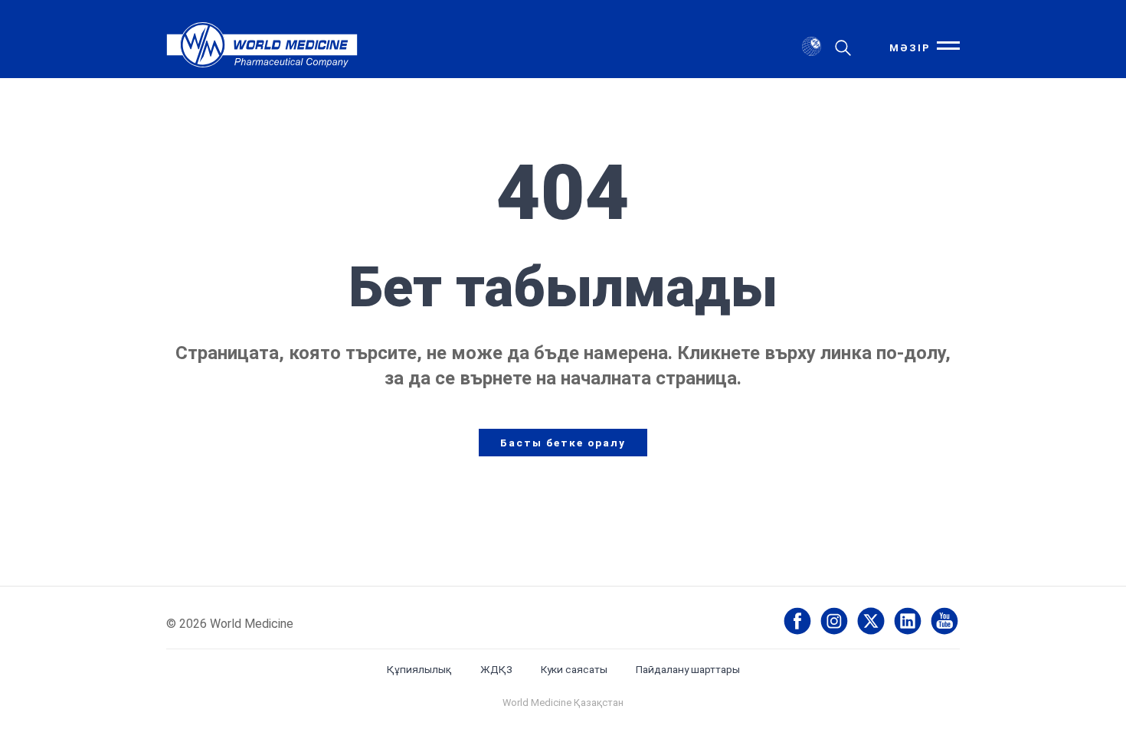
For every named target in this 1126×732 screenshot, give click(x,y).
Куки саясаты (574, 669)
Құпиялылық (419, 669)
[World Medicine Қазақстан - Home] (262, 47)
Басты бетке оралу (563, 442)
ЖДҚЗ (496, 669)
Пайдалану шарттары (688, 669)
